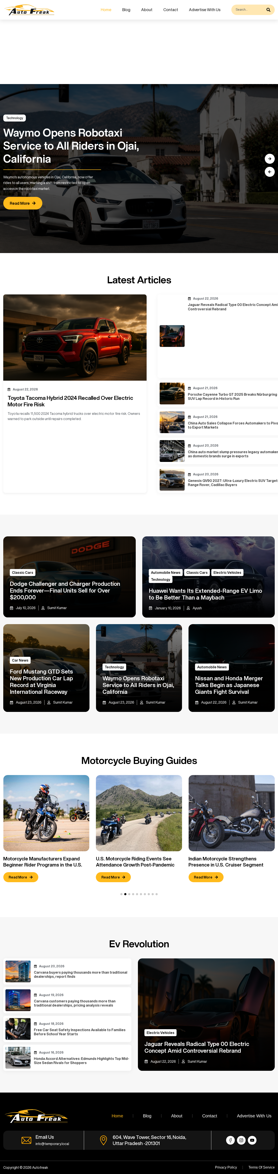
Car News (20, 660)
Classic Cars (22, 572)
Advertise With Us (204, 10)
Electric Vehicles (227, 572)
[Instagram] (241, 1140)
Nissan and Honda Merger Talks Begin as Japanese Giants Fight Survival (229, 684)
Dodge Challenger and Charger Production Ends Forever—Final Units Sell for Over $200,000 (65, 590)
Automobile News (19, 118)
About (146, 10)
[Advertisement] (130, 51)
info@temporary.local (52, 1143)
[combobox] (247, 10)
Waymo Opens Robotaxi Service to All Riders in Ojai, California (138, 684)
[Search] (269, 10)
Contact (170, 10)
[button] (270, 172)
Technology (160, 579)
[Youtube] (252, 1140)
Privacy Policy (226, 1167)
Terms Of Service (261, 1167)
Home (106, 10)
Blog (126, 10)
